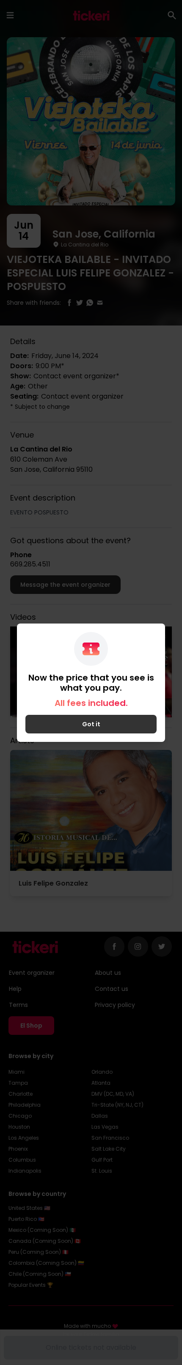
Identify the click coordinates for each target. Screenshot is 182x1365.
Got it (91, 724)
